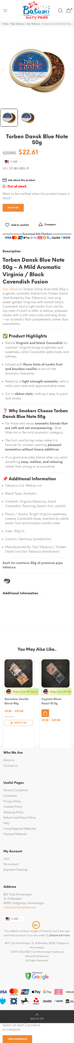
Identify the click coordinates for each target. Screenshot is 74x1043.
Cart (6, 858)
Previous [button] (3, 69)
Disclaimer (10, 795)
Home (6, 24)
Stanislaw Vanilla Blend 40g (16, 701)
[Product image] (18, 673)
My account (11, 864)
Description (12, 251)
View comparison (17, 1039)
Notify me (13, 208)
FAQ (6, 823)
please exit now (59, 935)
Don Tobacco (12, 289)
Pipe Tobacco (18, 24)
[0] (68, 10)
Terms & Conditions (15, 790)
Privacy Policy (12, 801)
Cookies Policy (12, 806)
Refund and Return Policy (19, 817)
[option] (37, 70)
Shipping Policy (13, 812)
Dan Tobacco (33, 24)
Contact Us (10, 765)
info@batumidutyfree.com (19, 907)
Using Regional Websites (19, 828)
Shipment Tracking (15, 869)
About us (8, 760)
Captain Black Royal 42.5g (51, 701)
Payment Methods (15, 834)
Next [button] (71, 69)
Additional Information (20, 593)
